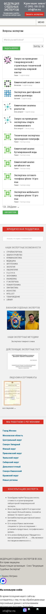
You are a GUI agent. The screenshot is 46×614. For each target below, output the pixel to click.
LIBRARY (10, 300)
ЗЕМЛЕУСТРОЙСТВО (14, 255)
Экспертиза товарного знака (23, 341)
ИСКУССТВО (11, 291)
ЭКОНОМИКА (12, 276)
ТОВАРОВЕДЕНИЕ (13, 297)
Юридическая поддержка (23, 229)
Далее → (15, 206)
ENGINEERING (12, 279)
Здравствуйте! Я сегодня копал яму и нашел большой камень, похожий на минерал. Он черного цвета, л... (24, 512)
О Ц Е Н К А (11, 273)
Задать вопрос (11, 48)
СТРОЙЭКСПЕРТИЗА (14, 252)
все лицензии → (9, 408)
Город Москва (9, 430)
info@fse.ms (34, 9)
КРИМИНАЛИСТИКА (14, 258)
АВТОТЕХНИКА (12, 264)
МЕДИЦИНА (11, 261)
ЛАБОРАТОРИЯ (12, 270)
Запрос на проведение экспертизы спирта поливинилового (25, 122)
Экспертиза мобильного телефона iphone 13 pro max (26, 195)
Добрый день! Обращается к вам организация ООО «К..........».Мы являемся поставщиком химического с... (25, 538)
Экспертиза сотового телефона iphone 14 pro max (26, 178)
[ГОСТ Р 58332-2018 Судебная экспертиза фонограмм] (23, 369)
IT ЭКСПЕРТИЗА (13, 282)
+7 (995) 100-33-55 (34, 6)
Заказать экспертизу (34, 14)
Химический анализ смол (27, 82)
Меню (41, 22)
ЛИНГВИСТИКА (12, 288)
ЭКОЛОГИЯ (11, 267)
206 (9, 206)
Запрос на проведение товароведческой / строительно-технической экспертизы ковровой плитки (27, 65)
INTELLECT (10, 294)
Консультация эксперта (23, 489)
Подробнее (28, 606)
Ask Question (10, 212)
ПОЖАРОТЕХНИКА (14, 285)
